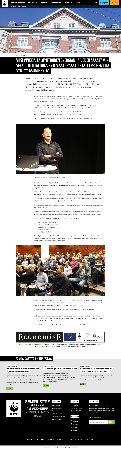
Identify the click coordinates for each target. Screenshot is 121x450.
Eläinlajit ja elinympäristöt (17, 3)
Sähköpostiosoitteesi (96, 422)
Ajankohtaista (22, 6)
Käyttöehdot (60, 440)
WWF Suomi (77, 3)
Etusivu (13, 6)
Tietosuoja (30, 440)
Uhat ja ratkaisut (32, 3)
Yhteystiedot (78, 440)
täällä (75, 447)
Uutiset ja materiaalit (56, 3)
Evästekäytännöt (40, 440)
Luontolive (67, 3)
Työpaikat (69, 440)
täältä (84, 325)
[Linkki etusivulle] (5, 3)
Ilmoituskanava (89, 440)
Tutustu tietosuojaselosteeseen (103, 413)
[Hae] (96, 2)
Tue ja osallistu (43, 3)
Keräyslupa (51, 440)
